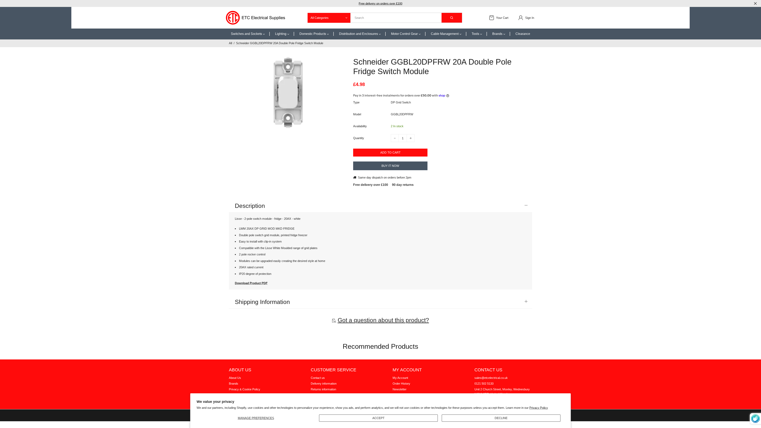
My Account (400, 377)
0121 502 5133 (483, 383)
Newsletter (399, 389)
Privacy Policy (538, 407)
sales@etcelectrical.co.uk (491, 377)
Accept (378, 418)
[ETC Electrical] (255, 17)
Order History (401, 383)
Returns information (323, 389)
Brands (233, 383)
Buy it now (390, 165)
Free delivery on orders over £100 (380, 3)
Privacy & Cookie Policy (244, 389)
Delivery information (324, 383)
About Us (235, 377)
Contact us (318, 377)
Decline (501, 418)
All (230, 43)
